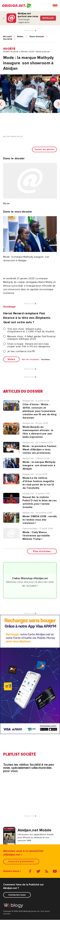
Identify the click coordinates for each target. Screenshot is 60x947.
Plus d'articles (42, 551)
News (20, 36)
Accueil (7, 36)
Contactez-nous (17, 894)
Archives (45, 360)
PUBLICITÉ (29, 30)
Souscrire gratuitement (21, 861)
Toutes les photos (44, 149)
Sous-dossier (36, 36)
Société (7, 39)
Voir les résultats (30, 360)
